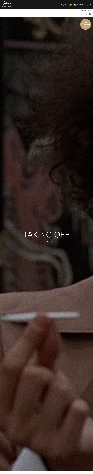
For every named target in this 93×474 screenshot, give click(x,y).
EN (90, 10)
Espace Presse (51, 14)
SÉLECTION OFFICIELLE (21, 5)
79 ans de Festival (20, 14)
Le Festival (12, 14)
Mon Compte (83, 10)
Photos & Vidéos (30, 14)
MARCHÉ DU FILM (42, 5)
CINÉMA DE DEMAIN (32, 5)
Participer (44, 14)
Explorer (38, 14)
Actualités (5, 14)
